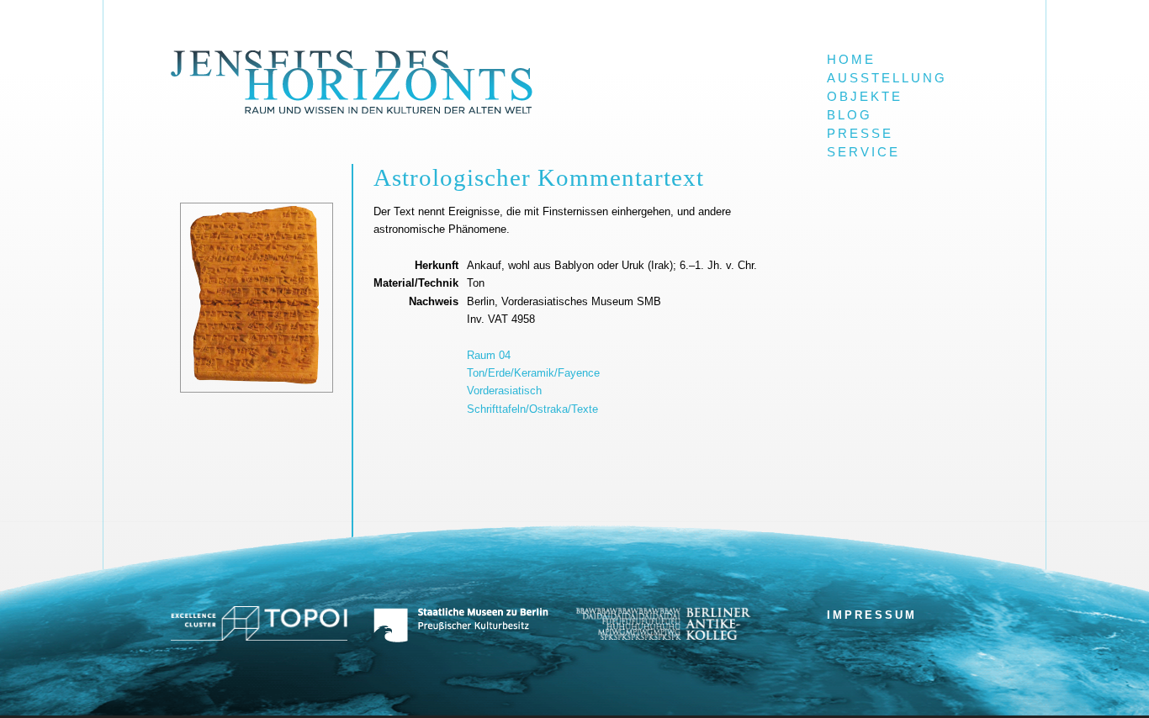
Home (851, 59)
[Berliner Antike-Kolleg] (662, 636)
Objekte (865, 96)
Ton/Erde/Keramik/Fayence (533, 373)
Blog (849, 115)
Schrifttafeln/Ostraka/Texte (532, 409)
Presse (860, 133)
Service (863, 152)
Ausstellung (887, 78)
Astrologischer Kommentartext (538, 177)
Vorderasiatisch (504, 390)
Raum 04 (489, 355)
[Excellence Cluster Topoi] (259, 637)
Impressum (872, 615)
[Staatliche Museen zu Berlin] (461, 639)
